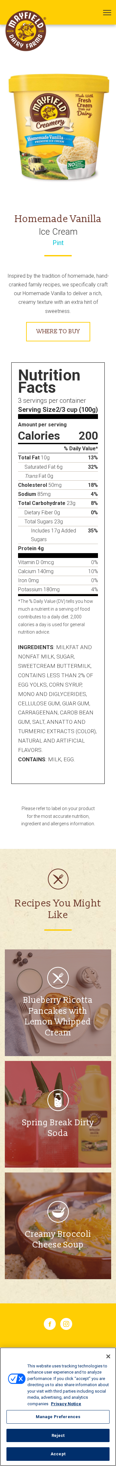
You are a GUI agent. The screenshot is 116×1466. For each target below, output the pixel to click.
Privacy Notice (66, 1403)
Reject (58, 1435)
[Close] (108, 1356)
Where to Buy (58, 331)
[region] (58, 1406)
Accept (58, 1453)
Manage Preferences (58, 1416)
